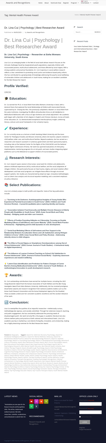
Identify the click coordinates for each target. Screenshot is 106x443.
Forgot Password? (85, 429)
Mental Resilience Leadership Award (22, 363)
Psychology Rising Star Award (40, 367)
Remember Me (86, 417)
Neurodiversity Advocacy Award (31, 365)
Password (86, 408)
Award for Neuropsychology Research (37, 339)
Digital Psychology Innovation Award (43, 352)
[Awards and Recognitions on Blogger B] (41, 401)
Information (85, 3)
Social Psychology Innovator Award (40, 369)
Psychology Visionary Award (17, 369)
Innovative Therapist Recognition (21, 359)
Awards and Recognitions (18, 2)
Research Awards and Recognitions (37, 423)
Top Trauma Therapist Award (42, 371)
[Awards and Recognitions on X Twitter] (46, 401)
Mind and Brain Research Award (47, 363)
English (85, 1)
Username (86, 400)
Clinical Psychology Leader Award (28, 350)
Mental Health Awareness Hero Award (37, 361)
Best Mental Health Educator (31, 346)
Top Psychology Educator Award (21, 371)
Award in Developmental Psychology (48, 340)
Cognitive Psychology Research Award (17, 352)
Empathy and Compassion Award (30, 354)
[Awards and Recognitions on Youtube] (31, 401)
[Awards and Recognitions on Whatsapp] (31, 406)
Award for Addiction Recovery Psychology (40, 335)
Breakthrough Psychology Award (38, 348)
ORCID (7, 92)
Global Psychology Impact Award (46, 356)
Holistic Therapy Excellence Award (35, 357)
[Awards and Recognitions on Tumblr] (36, 406)
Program (74, 3)
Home (40, 3)
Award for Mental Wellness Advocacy (40, 337)
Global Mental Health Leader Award (22, 356)
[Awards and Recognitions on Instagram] (36, 401)
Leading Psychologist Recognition (44, 359)
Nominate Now (56, 3)
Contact (96, 3)
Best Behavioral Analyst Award (33, 342)
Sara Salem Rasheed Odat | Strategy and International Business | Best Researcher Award (86, 48)
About (47, 3)
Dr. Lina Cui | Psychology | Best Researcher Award (34, 27)
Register (66, 3)
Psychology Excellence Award (20, 367)
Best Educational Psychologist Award (17, 344)
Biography (15, 335)
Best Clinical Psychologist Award (56, 342)
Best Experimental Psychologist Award (43, 344)
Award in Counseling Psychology (24, 340)
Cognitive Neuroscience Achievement (54, 350)
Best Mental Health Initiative (51, 346)
